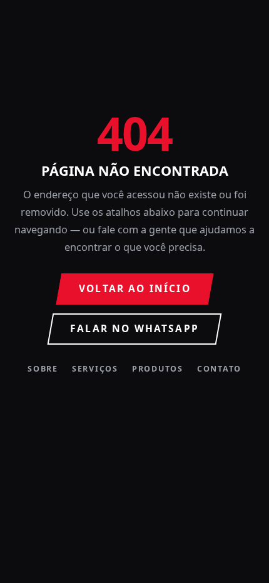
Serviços (95, 369)
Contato (219, 369)
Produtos (157, 369)
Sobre (43, 369)
